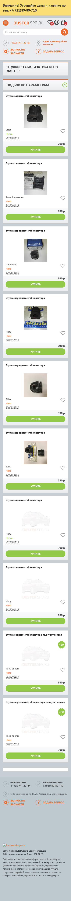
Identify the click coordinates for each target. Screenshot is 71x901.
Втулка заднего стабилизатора (24, 96)
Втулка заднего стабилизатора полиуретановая (34, 634)
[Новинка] (61, 645)
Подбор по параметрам (28, 85)
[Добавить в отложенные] (62, 131)
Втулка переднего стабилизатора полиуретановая (35, 702)
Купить (35, 149)
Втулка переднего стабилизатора (25, 230)
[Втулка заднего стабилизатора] (35, 116)
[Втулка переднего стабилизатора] (35, 250)
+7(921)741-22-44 (20, 42)
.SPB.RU (28, 22)
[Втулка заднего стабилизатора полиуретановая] (35, 654)
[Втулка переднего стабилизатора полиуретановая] (35, 722)
